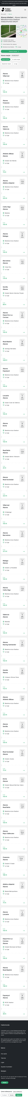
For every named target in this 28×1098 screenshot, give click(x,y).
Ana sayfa (4, 1054)
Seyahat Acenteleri (6, 1067)
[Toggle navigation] (25, 10)
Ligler (2, 1062)
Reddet (12, 1095)
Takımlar (3, 1058)
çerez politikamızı (17, 1091)
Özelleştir (4, 1095)
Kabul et (19, 1095)
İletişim (4, 1082)
